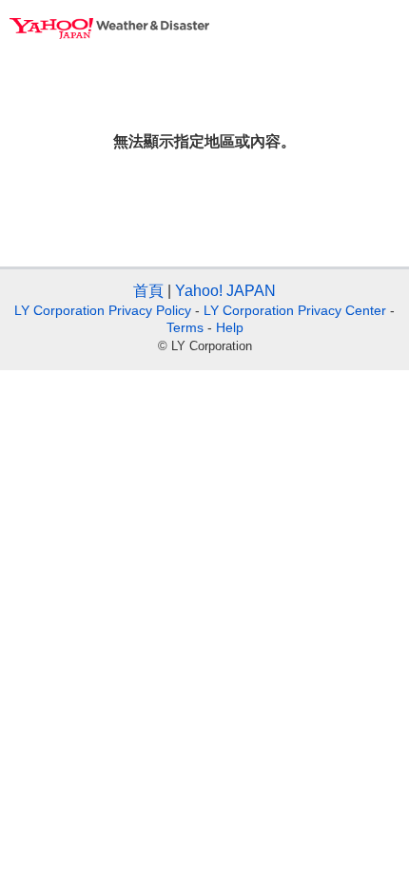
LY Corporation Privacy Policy (102, 310)
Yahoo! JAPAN (225, 291)
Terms (185, 327)
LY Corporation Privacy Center (295, 310)
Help (229, 327)
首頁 (148, 291)
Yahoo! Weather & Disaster (109, 28)
